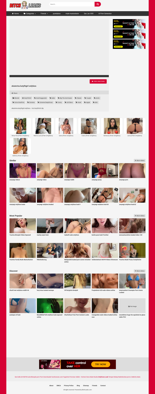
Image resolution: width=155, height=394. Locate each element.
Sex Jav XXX (88, 14)
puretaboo (57, 14)
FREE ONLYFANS (99, 81)
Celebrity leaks (135, 377)
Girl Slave (69, 102)
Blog (78, 385)
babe (53, 98)
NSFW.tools (27, 377)
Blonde (16, 98)
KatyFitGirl (27, 98)
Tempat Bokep (113, 377)
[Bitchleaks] (25, 5)
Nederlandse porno (124, 377)
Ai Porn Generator (105, 14)
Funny (59, 102)
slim (96, 102)
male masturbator (72, 14)
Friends (43, 14)
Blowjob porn (35, 377)
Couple (88, 98)
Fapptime (66, 377)
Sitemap (86, 385)
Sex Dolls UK (19, 377)
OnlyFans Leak (103, 377)
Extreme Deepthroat (46, 102)
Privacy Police (68, 385)
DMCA (59, 385)
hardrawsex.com (57, 377)
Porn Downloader (45, 377)
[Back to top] (148, 387)
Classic (78, 98)
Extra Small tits (19, 102)
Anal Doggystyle (41, 98)
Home (16, 14)
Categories (30, 14)
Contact (103, 385)
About (51, 385)
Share (15, 93)
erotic (98, 98)
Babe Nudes (94, 377)
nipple (88, 102)
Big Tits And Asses (65, 98)
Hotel (79, 102)
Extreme (32, 102)
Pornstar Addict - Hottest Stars (80, 377)
